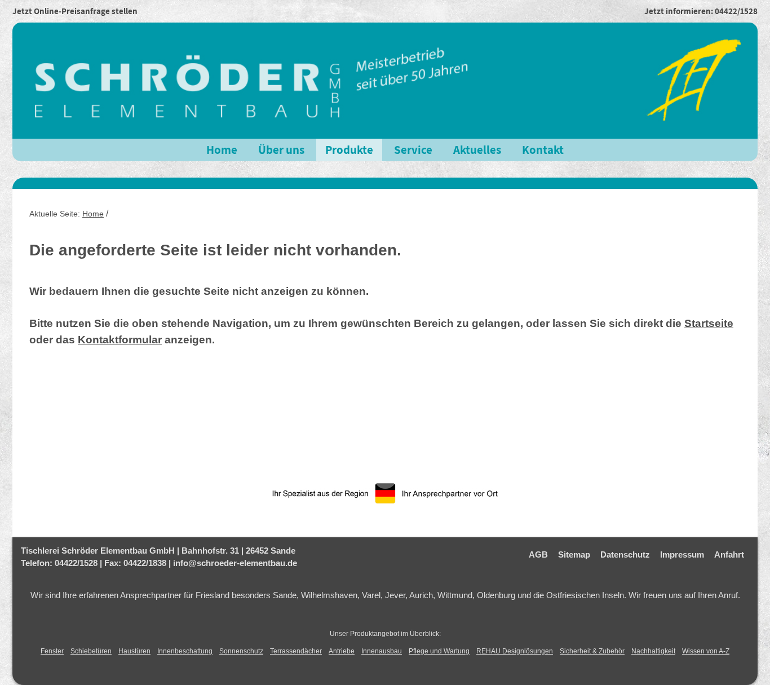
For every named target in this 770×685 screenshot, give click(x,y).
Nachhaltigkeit (653, 651)
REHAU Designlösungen (514, 651)
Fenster (52, 651)
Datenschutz (625, 554)
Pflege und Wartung (439, 651)
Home (221, 149)
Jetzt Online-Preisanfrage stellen (75, 11)
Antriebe (342, 651)
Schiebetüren (91, 651)
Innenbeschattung (185, 651)
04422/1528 (736, 11)
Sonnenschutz (241, 651)
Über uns (281, 149)
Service (413, 149)
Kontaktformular (120, 340)
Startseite (708, 323)
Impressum (682, 554)
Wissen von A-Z (705, 651)
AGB (538, 554)
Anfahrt (729, 554)
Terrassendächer (296, 651)
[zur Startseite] (385, 80)
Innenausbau (381, 651)
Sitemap (574, 554)
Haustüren (134, 651)
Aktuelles (477, 149)
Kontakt (543, 149)
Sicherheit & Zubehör (592, 651)
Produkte (349, 149)
